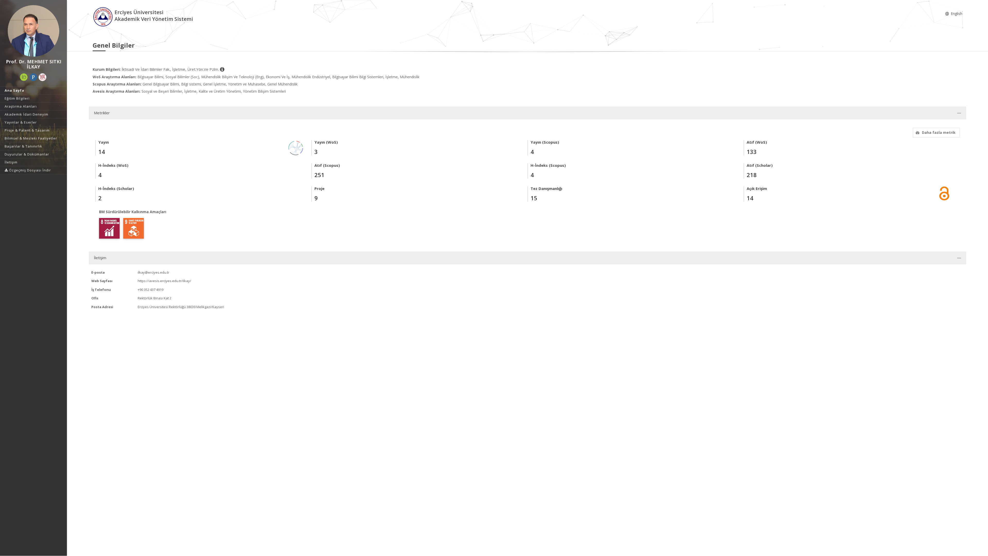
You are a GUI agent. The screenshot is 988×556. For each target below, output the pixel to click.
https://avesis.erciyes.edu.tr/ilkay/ (164, 281)
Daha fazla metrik (939, 132)
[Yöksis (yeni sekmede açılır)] (42, 77)
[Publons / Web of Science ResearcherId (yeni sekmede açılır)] (33, 77)
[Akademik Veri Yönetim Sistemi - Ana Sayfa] (103, 16)
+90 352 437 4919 (150, 289)
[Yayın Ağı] (296, 147)
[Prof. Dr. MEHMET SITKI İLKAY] (33, 31)
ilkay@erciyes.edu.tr (153, 272)
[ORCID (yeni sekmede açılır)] (24, 77)
